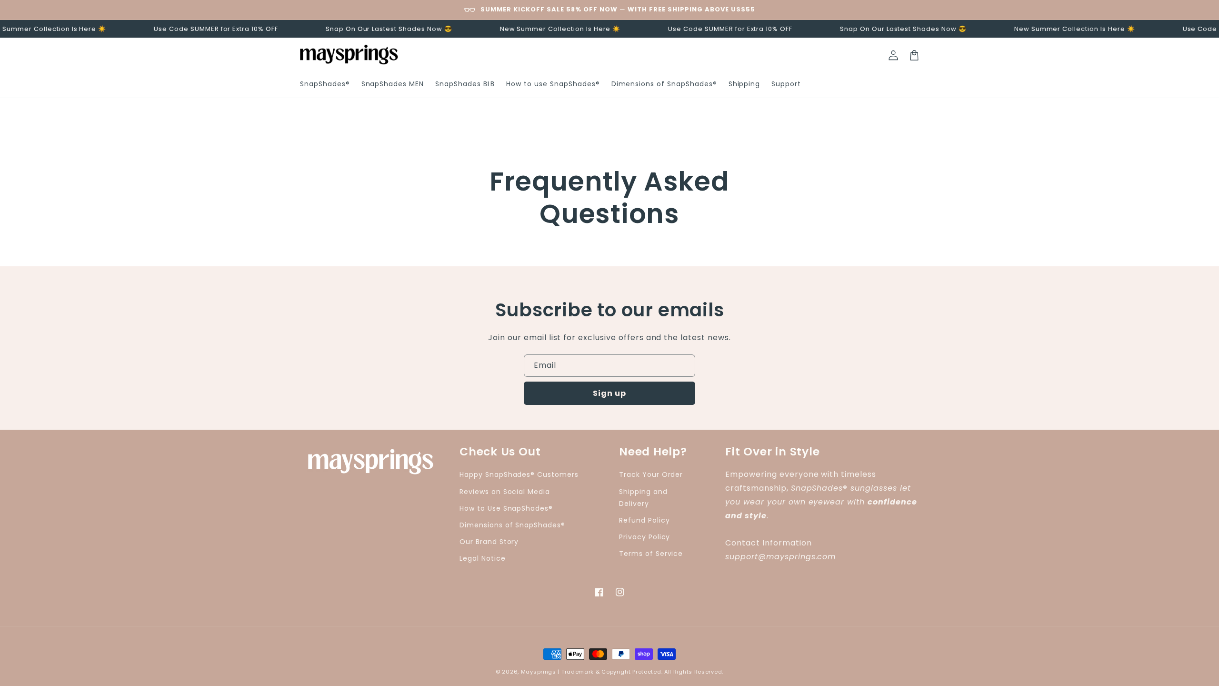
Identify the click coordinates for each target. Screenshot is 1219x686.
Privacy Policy (644, 537)
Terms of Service (651, 553)
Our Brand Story (489, 541)
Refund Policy (644, 520)
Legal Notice (483, 558)
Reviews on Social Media (505, 491)
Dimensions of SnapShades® (512, 525)
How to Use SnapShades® (506, 508)
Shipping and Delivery (643, 497)
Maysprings (538, 672)
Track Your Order (651, 474)
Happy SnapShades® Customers (519, 474)
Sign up (609, 393)
